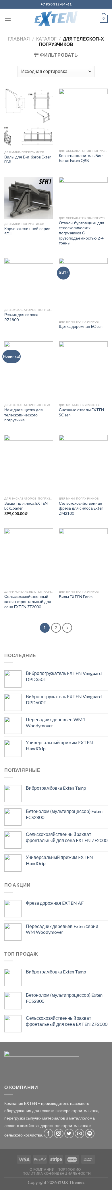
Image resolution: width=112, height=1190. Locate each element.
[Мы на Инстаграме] (58, 1133)
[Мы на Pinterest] (89, 1133)
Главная (19, 38)
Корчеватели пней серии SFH (27, 231)
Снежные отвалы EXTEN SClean (81, 412)
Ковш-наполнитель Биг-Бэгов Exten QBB (81, 158)
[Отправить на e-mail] (79, 1133)
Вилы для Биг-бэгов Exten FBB (27, 159)
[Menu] (7, 19)
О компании (42, 1169)
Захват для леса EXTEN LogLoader (26, 506)
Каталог (46, 38)
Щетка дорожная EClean (81, 326)
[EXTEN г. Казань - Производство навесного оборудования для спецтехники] (56, 18)
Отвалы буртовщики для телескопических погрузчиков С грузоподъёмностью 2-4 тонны (81, 233)
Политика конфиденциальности (57, 1173)
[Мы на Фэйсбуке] (48, 1133)
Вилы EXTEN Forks (75, 596)
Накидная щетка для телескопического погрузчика (23, 414)
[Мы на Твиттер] (69, 1133)
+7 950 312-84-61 (56, 4)
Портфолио (69, 1169)
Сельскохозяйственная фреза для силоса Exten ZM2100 (81, 508)
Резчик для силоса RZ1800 (21, 317)
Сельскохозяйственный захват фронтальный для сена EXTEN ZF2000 (27, 601)
